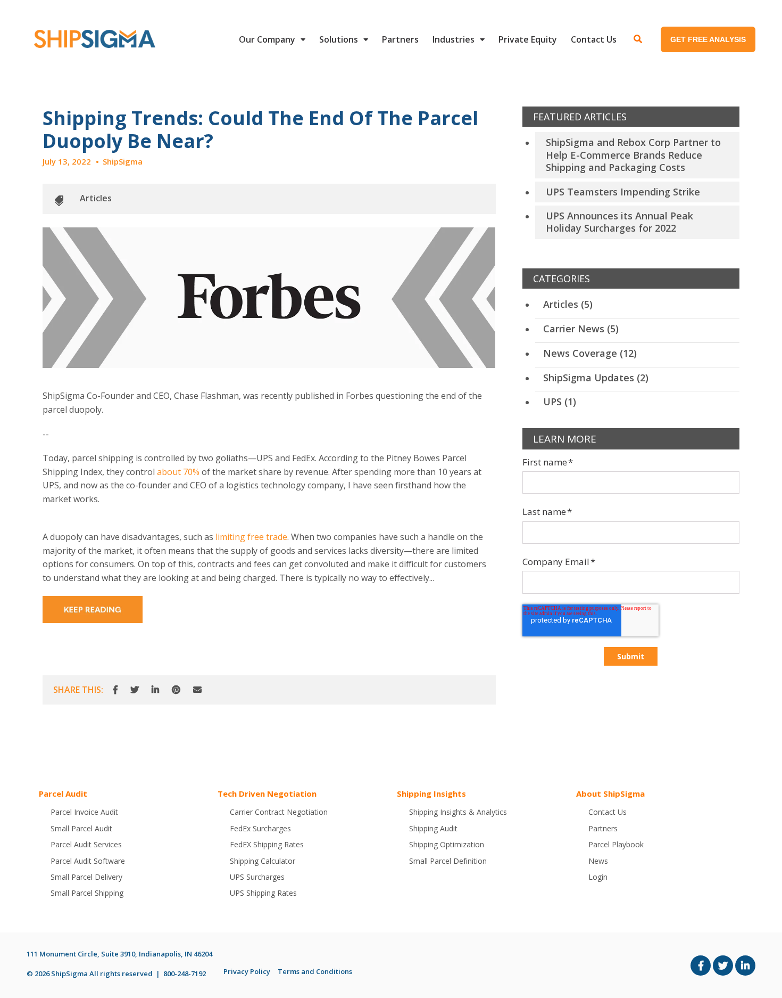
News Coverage (590, 353)
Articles (96, 198)
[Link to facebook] (701, 965)
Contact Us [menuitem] (594, 39)
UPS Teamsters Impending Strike (623, 191)
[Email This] (197, 690)
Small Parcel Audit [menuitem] (81, 828)
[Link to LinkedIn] (745, 965)
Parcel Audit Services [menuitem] (86, 844)
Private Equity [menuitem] (527, 39)
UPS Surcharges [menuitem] (257, 877)
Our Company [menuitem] (267, 39)
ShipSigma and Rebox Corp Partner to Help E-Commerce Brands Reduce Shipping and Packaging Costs (633, 155)
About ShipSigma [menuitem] (610, 793)
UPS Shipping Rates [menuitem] (263, 893)
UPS (559, 401)
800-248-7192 (184, 973)
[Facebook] (115, 690)
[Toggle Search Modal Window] (638, 39)
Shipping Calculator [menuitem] (262, 861)
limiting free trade (251, 537)
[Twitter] (134, 690)
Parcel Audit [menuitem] (63, 793)
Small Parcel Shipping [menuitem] (87, 893)
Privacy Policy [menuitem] (246, 971)
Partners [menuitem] (400, 39)
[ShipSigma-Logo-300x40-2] (93, 39)
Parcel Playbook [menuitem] (616, 844)
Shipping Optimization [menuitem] (446, 844)
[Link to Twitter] (723, 965)
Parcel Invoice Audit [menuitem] (84, 812)
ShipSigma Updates (595, 377)
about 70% (178, 472)
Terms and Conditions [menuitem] (315, 971)
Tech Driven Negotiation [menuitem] (267, 793)
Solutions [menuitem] (338, 39)
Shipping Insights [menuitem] (431, 793)
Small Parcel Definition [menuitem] (448, 861)
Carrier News (581, 328)
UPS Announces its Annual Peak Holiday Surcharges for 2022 (619, 221)
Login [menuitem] (598, 877)
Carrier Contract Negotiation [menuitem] (279, 812)
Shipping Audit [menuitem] (433, 828)
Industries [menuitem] (453, 39)
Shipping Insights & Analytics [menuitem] (458, 812)
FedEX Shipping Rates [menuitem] (267, 844)
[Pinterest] (176, 690)
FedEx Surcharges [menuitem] (260, 828)
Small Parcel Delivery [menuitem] (86, 877)
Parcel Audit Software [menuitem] (88, 861)
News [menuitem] (598, 861)
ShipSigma (123, 161)
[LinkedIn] (155, 690)
